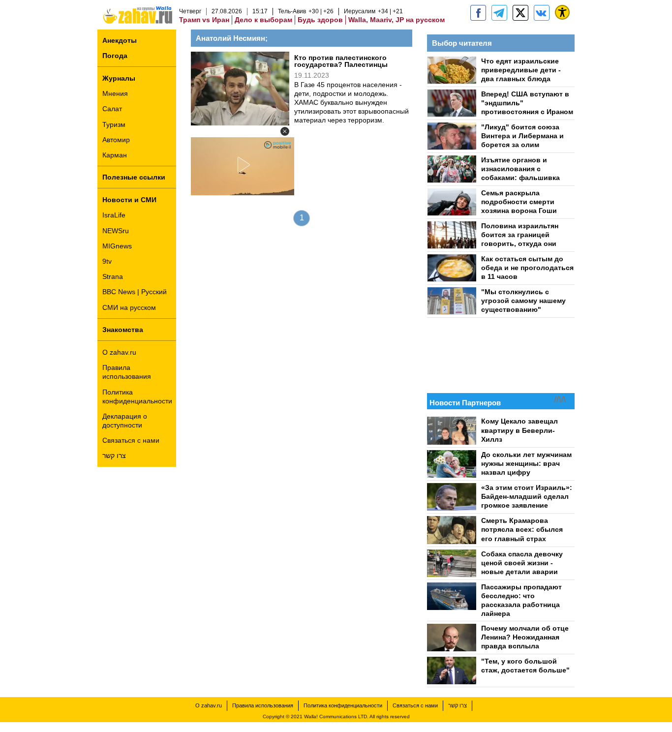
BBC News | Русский (134, 292)
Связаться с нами (130, 440)
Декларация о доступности (124, 420)
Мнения (115, 93)
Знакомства (122, 330)
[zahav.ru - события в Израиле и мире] (499, 13)
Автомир (116, 140)
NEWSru (115, 231)
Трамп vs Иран (204, 20)
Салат (112, 109)
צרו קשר (114, 455)
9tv (107, 261)
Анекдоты (119, 40)
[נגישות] (562, 12)
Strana (112, 276)
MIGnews (117, 246)
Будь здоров (320, 20)
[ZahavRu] (520, 13)
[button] (284, 131)
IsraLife (113, 215)
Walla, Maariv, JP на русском (396, 20)
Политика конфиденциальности (137, 396)
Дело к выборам (263, 20)
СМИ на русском (129, 307)
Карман (114, 155)
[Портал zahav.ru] (542, 13)
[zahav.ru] (478, 13)
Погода (114, 56)
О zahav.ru (119, 352)
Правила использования (126, 372)
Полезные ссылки (133, 177)
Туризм (113, 124)
